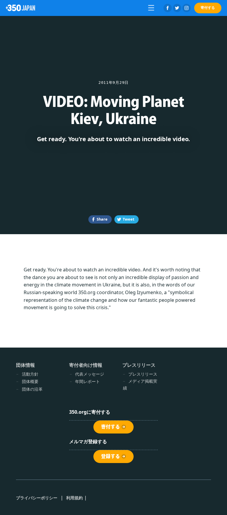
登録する (110, 456)
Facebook (167, 8)
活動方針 (30, 374)
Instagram (186, 8)
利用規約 (74, 498)
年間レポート (87, 381)
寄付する (208, 7)
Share (102, 219)
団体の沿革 (32, 389)
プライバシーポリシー (37, 498)
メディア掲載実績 (140, 384)
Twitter (177, 8)
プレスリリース (142, 374)
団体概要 (30, 381)
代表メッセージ (89, 374)
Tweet (128, 219)
